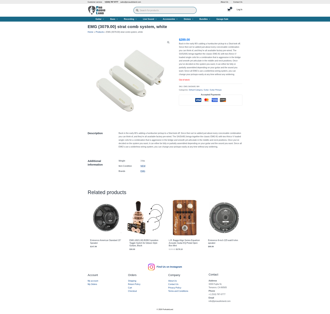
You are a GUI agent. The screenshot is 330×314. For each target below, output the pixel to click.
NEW (143, 166)
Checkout (132, 291)
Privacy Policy (174, 288)
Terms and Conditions (178, 291)
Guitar (206, 90)
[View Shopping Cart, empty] (228, 10)
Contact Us (237, 2)
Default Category (196, 90)
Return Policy (134, 284)
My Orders (92, 284)
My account (93, 281)
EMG (143, 171)
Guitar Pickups (216, 90)
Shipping (132, 281)
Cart (130, 288)
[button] (102, 19)
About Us (224, 2)
